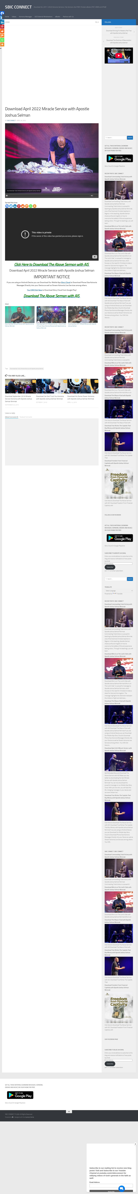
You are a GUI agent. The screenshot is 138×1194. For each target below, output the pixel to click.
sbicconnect (11, 120)
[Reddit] (23, 206)
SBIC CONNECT (18, 7)
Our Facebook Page (111, 1039)
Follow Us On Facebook (113, 515)
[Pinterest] (19, 206)
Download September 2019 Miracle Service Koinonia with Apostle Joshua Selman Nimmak (18, 398)
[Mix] (26, 206)
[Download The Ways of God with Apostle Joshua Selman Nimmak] (119, 296)
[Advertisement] (52, 43)
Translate (119, 594)
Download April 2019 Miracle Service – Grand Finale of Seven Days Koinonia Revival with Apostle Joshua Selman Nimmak (51, 326)
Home (7, 17)
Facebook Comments (26, 417)
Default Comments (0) (11, 417)
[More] (34, 206)
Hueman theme (29, 1117)
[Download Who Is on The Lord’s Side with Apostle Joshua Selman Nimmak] (119, 251)
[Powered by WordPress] (12, 1117)
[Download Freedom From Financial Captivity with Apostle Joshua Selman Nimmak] (119, 498)
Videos (14, 17)
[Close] (135, 1144)
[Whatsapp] (30, 206)
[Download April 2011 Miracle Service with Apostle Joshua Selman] (83, 314)
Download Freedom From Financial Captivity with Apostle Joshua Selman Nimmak (117, 463)
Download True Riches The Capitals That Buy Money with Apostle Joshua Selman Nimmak (118, 428)
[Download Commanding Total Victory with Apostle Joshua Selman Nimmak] (119, 199)
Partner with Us (68, 17)
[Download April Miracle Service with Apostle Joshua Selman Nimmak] (20, 314)
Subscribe (110, 567)
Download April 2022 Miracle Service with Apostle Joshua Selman (26, 368)
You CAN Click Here (34, 290)
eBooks (57, 17)
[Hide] (1, 48)
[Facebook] (7, 206)
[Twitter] (11, 206)
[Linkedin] (15, 206)
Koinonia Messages (25, 17)
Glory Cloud (65, 282)
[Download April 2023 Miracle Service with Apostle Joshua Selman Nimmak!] (119, 771)
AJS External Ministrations (43, 17)
